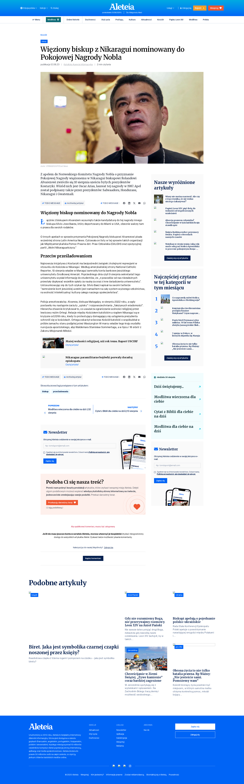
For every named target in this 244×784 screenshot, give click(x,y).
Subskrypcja (121, 738)
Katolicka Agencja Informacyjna (78, 64)
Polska (206, 19)
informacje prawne (114, 774)
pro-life (179, 647)
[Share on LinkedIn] (129, 203)
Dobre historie (73, 19)
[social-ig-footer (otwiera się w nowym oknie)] (130, 766)
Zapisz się (50, 461)
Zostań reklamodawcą (134, 774)
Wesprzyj (214, 8)
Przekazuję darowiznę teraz (60, 502)
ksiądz (34, 595)
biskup (45, 391)
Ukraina (179, 595)
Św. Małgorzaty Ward (134, 12)
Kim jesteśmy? (97, 774)
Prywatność (174, 774)
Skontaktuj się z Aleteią (156, 774)
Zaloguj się (186, 8)
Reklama (120, 746)
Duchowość (90, 19)
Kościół (160, 19)
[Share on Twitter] (134, 203)
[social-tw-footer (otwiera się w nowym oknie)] (124, 766)
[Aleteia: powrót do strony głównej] (122, 6)
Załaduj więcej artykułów (177, 258)
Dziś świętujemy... (169, 386)
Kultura (132, 19)
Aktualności (146, 19)
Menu (37, 19)
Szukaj (55, 8)
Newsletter (121, 730)
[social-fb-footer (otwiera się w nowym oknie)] (119, 766)
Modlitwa (52, 19)
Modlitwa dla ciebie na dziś (173, 428)
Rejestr (198, 8)
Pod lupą (119, 19)
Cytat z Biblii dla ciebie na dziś (173, 414)
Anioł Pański (133, 595)
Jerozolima (132, 650)
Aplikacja (120, 734)
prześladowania (60, 391)
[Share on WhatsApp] (144, 203)
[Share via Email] (139, 203)
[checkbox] (44, 452)
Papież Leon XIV (176, 19)
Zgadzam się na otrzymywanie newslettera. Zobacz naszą (78, 453)
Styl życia (105, 19)
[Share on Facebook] (124, 203)
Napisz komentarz (93, 558)
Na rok (146, 730)
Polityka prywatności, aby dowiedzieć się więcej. (176, 474)
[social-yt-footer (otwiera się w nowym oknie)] (114, 766)
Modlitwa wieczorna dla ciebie (175, 399)
